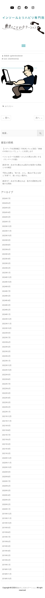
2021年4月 (6, 449)
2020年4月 (6, 495)
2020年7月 (6, 481)
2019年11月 (7, 518)
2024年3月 (6, 305)
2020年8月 (6, 477)
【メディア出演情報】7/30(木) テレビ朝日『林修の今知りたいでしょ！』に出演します (22, 150)
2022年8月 (6, 379)
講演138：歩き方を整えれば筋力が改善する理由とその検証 (21, 166)
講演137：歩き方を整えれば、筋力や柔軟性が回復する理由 (21, 182)
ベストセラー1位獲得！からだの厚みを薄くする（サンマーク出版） (21, 158)
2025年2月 (6, 268)
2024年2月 (6, 310)
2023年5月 (6, 347)
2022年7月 (6, 384)
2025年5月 (6, 254)
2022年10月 (7, 370)
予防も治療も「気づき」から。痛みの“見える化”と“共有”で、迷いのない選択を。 (21, 174)
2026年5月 (6, 208)
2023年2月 (6, 356)
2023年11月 (7, 324)
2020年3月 (6, 500)
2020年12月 (7, 458)
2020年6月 (6, 486)
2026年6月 (6, 203)
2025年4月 (6, 259)
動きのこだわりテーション (26, 588)
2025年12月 (7, 226)
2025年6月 (6, 249)
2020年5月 (6, 490)
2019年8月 (6, 532)
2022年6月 (6, 388)
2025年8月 (6, 245)
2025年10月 (7, 236)
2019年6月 (6, 541)
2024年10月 (7, 282)
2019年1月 (6, 565)
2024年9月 (6, 287)
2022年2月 (6, 407)
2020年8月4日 (13, 59)
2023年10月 (7, 328)
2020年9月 (6, 472)
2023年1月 (6, 361)
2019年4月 (6, 551)
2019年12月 (7, 514)
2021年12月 (7, 416)
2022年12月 (7, 365)
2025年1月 (6, 273)
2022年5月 (6, 393)
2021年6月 (6, 439)
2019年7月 (6, 537)
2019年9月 (6, 528)
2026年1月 (6, 222)
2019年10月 (7, 523)
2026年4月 (6, 212)
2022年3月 (6, 402)
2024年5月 (6, 296)
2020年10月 (7, 467)
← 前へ (6, 117)
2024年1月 (6, 314)
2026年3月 (6, 217)
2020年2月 (6, 504)
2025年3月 (6, 263)
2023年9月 (6, 333)
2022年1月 (6, 412)
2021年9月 (6, 426)
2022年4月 (6, 398)
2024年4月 (6, 300)
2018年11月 (7, 574)
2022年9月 (6, 375)
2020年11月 (7, 463)
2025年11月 (7, 231)
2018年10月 (7, 579)
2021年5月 (6, 444)
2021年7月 (6, 435)
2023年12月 (7, 319)
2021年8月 (6, 430)
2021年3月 (6, 453)
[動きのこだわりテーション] (22, 23)
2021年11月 (7, 421)
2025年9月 (6, 240)
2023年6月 (6, 342)
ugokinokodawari (16, 56)
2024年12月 (7, 277)
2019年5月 (6, 546)
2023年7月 (6, 338)
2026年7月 (6, 198)
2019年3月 (6, 555)
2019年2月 (6, 560)
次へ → (39, 117)
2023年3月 (6, 351)
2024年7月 (6, 291)
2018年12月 (7, 569)
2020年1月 (6, 509)
